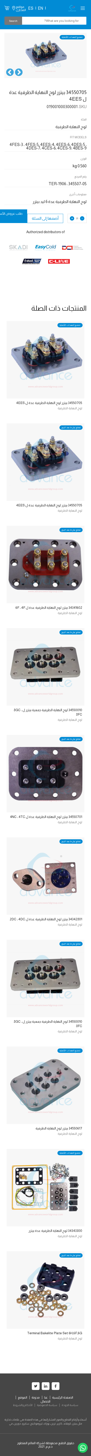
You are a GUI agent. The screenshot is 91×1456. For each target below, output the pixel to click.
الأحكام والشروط (22, 1405)
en (40, 8)
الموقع (22, 1397)
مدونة (36, 1397)
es (30, 8)
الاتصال (45, 1401)
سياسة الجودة (70, 1405)
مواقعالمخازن (21, 8)
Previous (18, 72)
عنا (46, 1397)
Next (9, 72)
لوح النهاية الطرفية (70, 408)
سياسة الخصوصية (47, 1405)
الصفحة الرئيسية (62, 1397)
